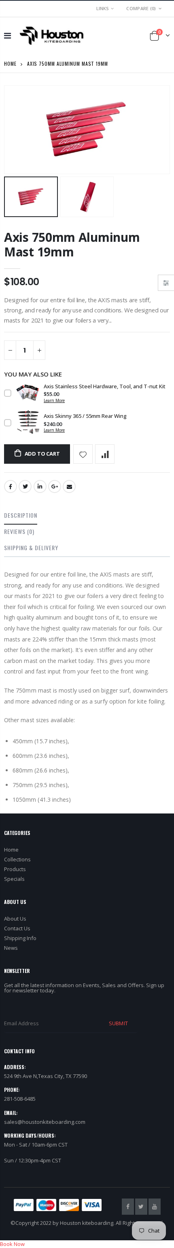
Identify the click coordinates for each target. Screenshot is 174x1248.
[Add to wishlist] (83, 454)
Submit (118, 1023)
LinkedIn (40, 486)
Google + (54, 486)
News (11, 947)
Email (69, 486)
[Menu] (7, 35)
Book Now (12, 1244)
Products (15, 869)
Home (10, 63)
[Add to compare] (105, 454)
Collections (17, 859)
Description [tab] (20, 515)
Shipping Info (20, 938)
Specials (14, 878)
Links (102, 8)
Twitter (25, 486)
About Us (15, 918)
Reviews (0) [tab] (19, 531)
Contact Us (17, 928)
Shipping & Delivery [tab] (31, 547)
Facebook (10, 486)
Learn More (54, 400)
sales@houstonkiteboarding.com (44, 1121)
